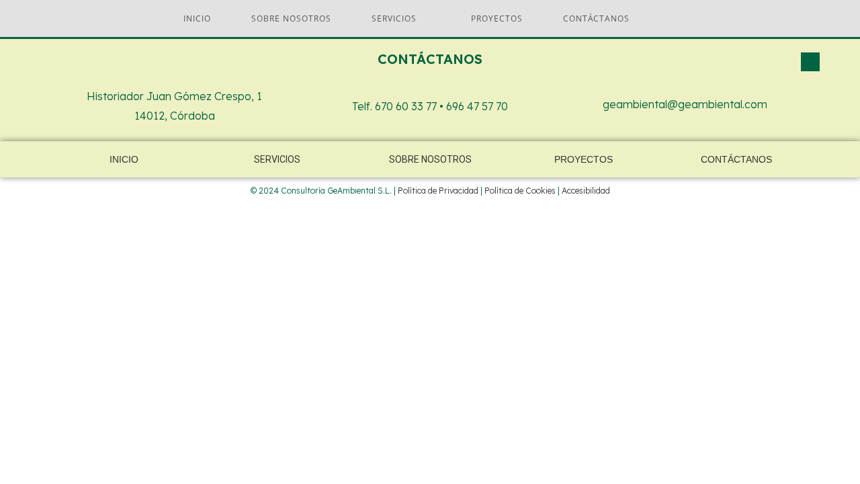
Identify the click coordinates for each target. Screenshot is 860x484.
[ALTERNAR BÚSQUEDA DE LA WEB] (673, 18)
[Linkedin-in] (810, 61)
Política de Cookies (520, 191)
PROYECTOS (583, 159)
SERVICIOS (277, 159)
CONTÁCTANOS (736, 159)
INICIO (124, 159)
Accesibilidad (586, 191)
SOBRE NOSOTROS (430, 159)
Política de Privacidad (438, 191)
